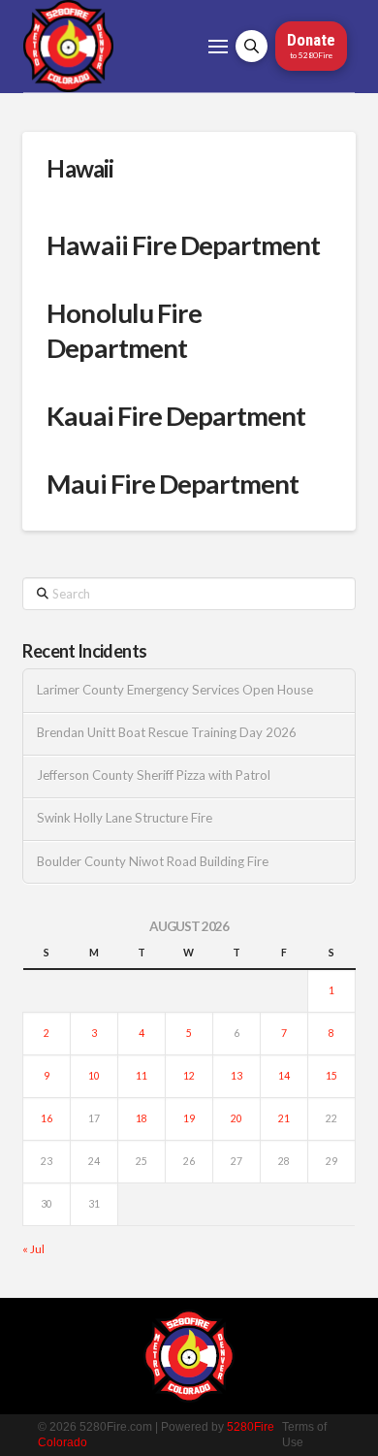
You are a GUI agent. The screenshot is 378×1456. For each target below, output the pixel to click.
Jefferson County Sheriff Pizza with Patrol (153, 775)
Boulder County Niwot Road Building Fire (152, 862)
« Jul (33, 1249)
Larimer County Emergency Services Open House (175, 690)
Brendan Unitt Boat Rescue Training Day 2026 (167, 733)
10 (94, 1076)
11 (141, 1076)
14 (284, 1076)
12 (189, 1076)
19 (189, 1118)
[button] (218, 46)
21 (284, 1118)
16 (46, 1118)
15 (331, 1076)
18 (141, 1118)
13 (236, 1076)
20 (236, 1118)
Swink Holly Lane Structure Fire (124, 818)
